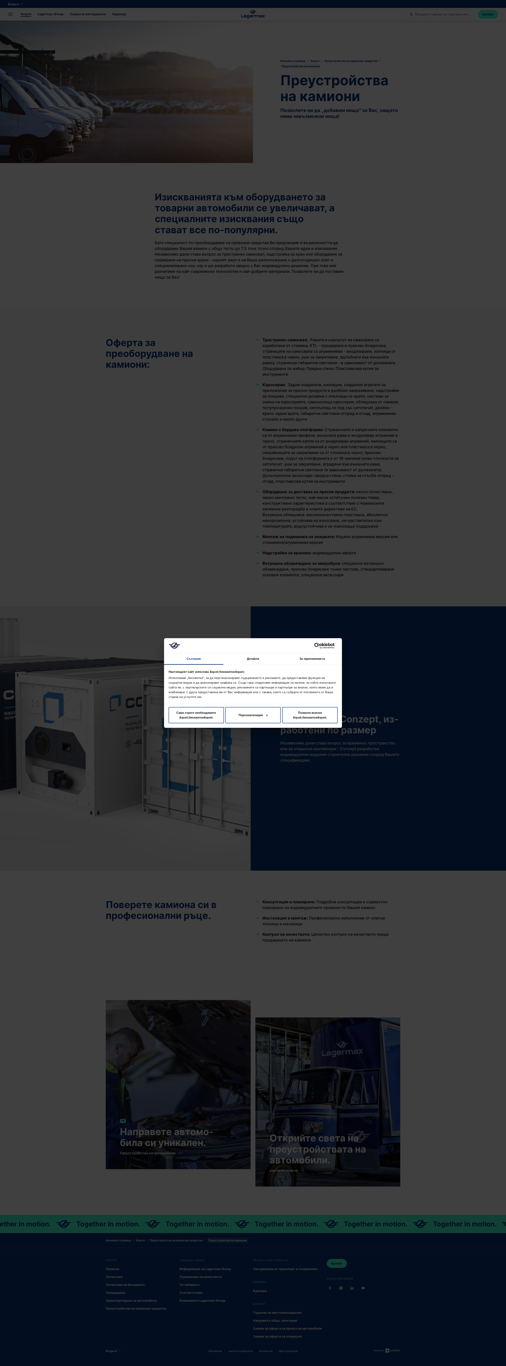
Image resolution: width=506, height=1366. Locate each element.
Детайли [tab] (253, 658)
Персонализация (251, 715)
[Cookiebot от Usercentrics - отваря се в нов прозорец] (320, 646)
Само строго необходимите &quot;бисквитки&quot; (196, 715)
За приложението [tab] (312, 658)
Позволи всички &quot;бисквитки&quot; (310, 715)
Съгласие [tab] (194, 658)
